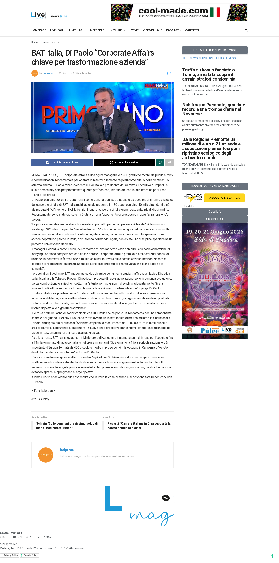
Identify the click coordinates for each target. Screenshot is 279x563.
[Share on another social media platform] (169, 162)
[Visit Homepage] (49, 12)
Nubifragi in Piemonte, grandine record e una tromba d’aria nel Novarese (213, 109)
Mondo (57, 42)
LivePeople (96, 30)
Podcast (172, 30)
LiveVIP (134, 30)
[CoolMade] (179, 12)
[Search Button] (246, 30)
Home (34, 42)
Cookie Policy (31, 555)
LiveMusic (115, 30)
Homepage (38, 30)
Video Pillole (152, 30)
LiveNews (56, 30)
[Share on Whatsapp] (160, 162)
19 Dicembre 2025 (69, 73)
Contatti (192, 30)
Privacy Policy (11, 555)
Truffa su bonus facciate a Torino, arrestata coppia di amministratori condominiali (209, 74)
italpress (48, 73)
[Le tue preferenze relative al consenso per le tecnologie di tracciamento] (272, 556)
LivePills (75, 30)
